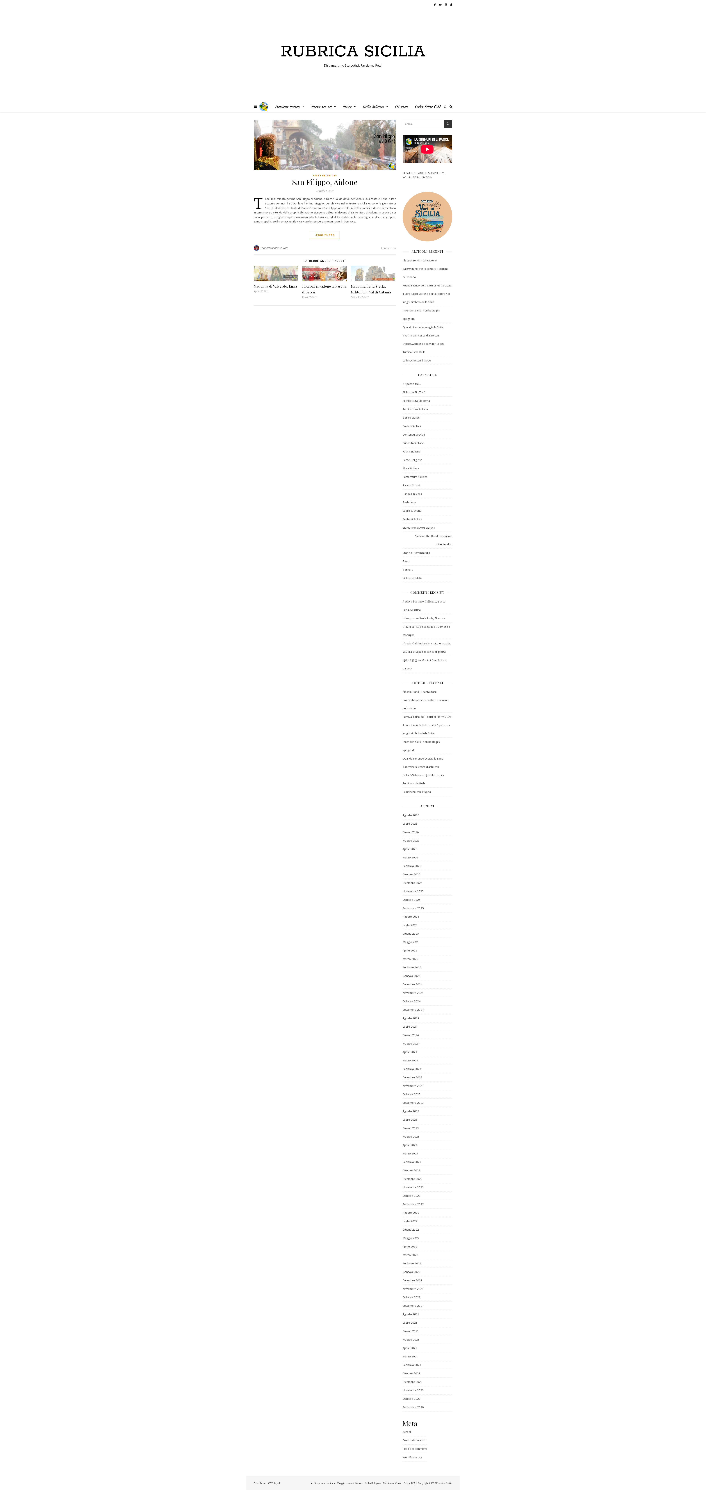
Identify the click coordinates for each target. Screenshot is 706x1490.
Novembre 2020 (413, 1390)
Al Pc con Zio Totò (414, 392)
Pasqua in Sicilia (412, 494)
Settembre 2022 (413, 1204)
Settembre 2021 (413, 1305)
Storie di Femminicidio (416, 553)
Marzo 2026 (410, 857)
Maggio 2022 (411, 1238)
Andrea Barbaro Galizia (418, 601)
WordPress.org (412, 1457)
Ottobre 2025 (411, 899)
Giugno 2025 (411, 933)
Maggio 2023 (411, 1136)
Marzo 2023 (410, 1153)
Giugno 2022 (411, 1229)
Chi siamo (401, 107)
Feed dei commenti (415, 1448)
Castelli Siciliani (412, 426)
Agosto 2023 (411, 1111)
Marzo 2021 (410, 1356)
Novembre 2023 (413, 1086)
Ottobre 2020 (411, 1398)
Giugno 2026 (411, 832)
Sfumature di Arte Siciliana (419, 527)
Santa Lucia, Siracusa (432, 618)
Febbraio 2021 (412, 1365)
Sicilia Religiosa (373, 107)
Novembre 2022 (413, 1187)
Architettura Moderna (416, 400)
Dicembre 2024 (412, 984)
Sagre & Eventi (412, 510)
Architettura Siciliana (415, 409)
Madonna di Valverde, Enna (275, 286)
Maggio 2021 (411, 1339)
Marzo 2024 (410, 1060)
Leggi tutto (325, 235)
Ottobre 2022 (411, 1195)
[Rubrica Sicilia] (263, 106)
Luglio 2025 (410, 925)
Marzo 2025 (410, 959)
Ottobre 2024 (411, 1001)
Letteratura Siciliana (415, 477)
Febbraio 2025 (412, 967)
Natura (347, 107)
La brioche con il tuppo (417, 360)
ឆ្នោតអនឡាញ (410, 660)
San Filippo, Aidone (325, 182)
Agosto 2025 (411, 916)
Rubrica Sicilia (353, 52)
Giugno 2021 (411, 1331)
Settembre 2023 (413, 1102)
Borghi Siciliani (411, 417)
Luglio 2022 (410, 1221)
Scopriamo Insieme (287, 107)
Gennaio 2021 (411, 1373)
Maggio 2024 (411, 1043)
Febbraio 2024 (412, 1069)
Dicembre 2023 (412, 1077)
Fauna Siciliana (411, 451)
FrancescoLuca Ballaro (275, 248)
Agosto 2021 (411, 1314)
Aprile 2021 (410, 1348)
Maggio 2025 (411, 942)
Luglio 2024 (410, 1026)
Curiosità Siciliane (413, 443)
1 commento (388, 248)
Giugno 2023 (411, 1128)
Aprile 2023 (410, 1145)
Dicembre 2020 (412, 1382)
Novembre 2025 (413, 891)
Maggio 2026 (411, 840)
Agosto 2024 (411, 1018)
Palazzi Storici (411, 485)
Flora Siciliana (411, 468)
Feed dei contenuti (414, 1440)
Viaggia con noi (321, 107)
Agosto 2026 (411, 815)
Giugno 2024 (411, 1035)
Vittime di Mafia (412, 578)
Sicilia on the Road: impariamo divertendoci (433, 540)
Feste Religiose (325, 175)
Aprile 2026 (410, 849)
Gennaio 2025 (411, 976)
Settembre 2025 (413, 908)
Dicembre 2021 (412, 1280)
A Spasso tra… (412, 384)
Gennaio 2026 (411, 874)
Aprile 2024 (410, 1052)
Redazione (409, 502)
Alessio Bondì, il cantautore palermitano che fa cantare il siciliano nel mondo (425, 269)
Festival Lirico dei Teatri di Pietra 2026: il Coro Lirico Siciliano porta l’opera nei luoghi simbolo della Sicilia (427, 294)
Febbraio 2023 (412, 1162)
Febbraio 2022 (412, 1263)
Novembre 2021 (413, 1289)
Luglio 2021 (410, 1322)
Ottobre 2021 (411, 1297)
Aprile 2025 (410, 950)
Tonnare (408, 569)
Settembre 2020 (413, 1407)
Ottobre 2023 (411, 1094)
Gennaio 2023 (411, 1170)
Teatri (406, 561)
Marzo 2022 (410, 1255)
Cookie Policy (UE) (428, 107)
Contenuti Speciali (414, 434)
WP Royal (274, 1483)
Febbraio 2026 (412, 866)
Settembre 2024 (413, 1009)
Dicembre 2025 (412, 883)
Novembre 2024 (413, 992)
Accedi (407, 1432)
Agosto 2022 (411, 1212)
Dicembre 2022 (412, 1179)
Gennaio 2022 (411, 1272)
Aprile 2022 (410, 1246)
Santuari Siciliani (412, 519)
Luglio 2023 (410, 1119)
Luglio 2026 (410, 823)
